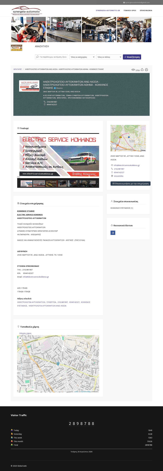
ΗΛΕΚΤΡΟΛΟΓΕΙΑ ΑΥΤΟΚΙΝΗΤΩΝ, (31, 302)
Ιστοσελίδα (118, 176)
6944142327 (52, 104)
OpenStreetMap (86, 391)
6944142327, (74, 302)
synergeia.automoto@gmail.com (137, 2)
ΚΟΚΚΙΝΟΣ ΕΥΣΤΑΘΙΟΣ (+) (122, 208)
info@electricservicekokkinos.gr (36, 277)
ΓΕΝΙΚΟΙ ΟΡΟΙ (130, 10)
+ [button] (20, 338)
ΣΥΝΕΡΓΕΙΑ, (52, 302)
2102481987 (52, 102)
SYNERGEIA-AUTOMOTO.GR (108, 10)
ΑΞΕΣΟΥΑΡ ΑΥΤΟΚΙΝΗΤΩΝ (54, 95)
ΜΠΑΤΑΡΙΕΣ (18, 69)
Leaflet (76, 391)
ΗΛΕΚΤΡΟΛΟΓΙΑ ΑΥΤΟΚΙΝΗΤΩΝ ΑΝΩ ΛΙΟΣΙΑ (47, 305)
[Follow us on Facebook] (113, 233)
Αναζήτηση (133, 57)
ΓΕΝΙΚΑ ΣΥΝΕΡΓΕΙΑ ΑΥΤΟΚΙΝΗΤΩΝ (80, 95)
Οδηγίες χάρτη (25, 333)
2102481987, (63, 302)
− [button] (20, 341)
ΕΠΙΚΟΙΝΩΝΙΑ (146, 10)
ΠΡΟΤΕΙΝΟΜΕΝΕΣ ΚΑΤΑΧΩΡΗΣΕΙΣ (81, 98)
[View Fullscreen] (20, 346)
